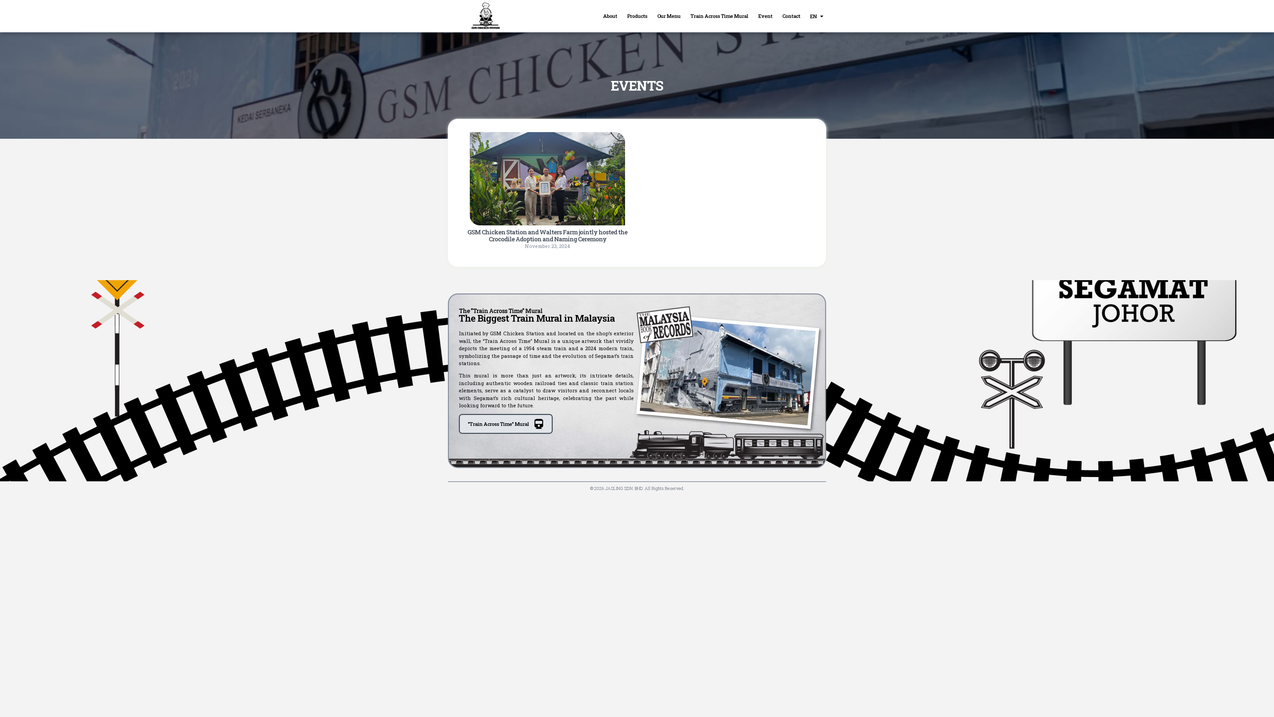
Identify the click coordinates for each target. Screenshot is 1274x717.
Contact (791, 16)
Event (765, 16)
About (610, 16)
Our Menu (668, 16)
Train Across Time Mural (719, 16)
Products (637, 16)
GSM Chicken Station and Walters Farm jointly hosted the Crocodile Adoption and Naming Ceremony (547, 235)
